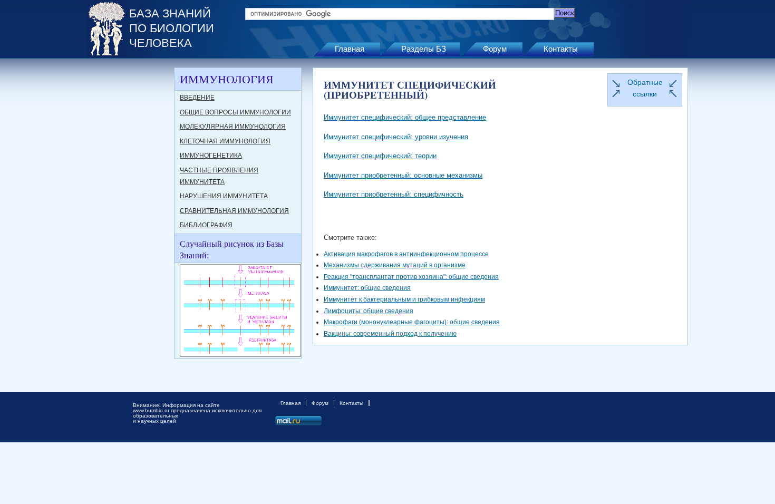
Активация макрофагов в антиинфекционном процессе (406, 254)
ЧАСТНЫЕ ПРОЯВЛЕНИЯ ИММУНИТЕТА (219, 176)
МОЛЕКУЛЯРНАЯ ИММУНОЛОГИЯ (233, 126)
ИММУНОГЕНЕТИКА (211, 155)
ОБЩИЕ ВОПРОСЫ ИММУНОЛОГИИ (235, 112)
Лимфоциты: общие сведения (368, 311)
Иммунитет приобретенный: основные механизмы (403, 175)
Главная (349, 48)
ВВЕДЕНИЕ (197, 97)
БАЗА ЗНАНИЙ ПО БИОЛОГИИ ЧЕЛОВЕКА (171, 28)
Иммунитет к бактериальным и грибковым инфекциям (404, 299)
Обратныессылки (645, 88)
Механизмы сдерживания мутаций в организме (395, 265)
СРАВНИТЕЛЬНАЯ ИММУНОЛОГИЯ (234, 211)
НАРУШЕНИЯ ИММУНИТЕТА (224, 196)
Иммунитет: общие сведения (367, 288)
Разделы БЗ (423, 48)
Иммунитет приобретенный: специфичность (393, 194)
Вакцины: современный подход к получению (390, 333)
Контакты (561, 48)
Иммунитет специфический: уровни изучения (396, 137)
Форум (495, 48)
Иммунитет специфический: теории (380, 156)
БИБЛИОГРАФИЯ (206, 225)
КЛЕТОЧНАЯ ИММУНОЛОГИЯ (225, 141)
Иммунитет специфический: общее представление (405, 117)
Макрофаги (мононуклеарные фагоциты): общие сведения (412, 322)
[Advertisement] (129, 225)
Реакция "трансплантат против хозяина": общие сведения (411, 276)
